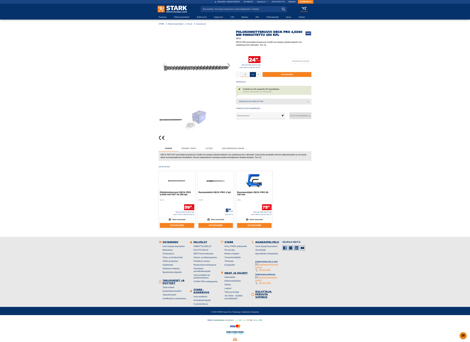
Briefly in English (231, 254)
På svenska (229, 250)
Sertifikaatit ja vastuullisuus (174, 298)
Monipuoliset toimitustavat (205, 265)
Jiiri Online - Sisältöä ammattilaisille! (233, 297)
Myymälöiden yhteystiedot (266, 254)
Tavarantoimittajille (232, 257)
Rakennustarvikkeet (175, 24)
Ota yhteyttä (260, 250)
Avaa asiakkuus (200, 297)
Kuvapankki (229, 265)
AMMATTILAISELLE (202, 246)
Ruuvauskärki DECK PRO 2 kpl (214, 192)
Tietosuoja (229, 261)
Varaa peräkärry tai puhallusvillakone (202, 276)
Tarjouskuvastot (169, 295)
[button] (273, 101)
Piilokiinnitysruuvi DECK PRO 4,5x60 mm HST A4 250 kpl (175, 193)
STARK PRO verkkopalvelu (205, 281)
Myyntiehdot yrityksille (172, 272)
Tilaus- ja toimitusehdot (173, 257)
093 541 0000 (265, 270)
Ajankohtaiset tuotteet (172, 291)
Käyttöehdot (168, 265)
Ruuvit (189, 24)
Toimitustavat (168, 254)
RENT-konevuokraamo (203, 254)
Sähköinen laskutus (171, 269)
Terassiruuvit (201, 24)
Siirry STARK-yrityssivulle (235, 246)
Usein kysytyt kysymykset (174, 246)
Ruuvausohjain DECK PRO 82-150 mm (253, 193)
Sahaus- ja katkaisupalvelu (205, 257)
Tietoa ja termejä (231, 292)
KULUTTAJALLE (201, 250)
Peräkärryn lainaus (202, 261)
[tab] (168, 148)
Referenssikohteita (232, 281)
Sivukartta (255, 312)
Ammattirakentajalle (202, 300)
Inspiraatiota (229, 277)
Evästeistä (246, 312)
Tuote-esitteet (168, 287)
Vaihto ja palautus (170, 261)
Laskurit (227, 288)
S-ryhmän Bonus (201, 304)
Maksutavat (167, 250)
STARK (161, 24)
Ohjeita (227, 285)
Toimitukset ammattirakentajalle (202, 270)
